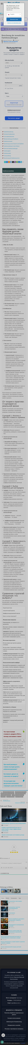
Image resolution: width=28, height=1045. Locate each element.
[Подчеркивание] (5, 868)
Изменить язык (14, 19)
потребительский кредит (17, 795)
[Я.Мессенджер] (5, 162)
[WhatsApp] (17, 162)
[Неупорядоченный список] (10, 868)
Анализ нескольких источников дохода (13, 835)
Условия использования (14, 1018)
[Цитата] (12, 868)
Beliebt (7, 898)
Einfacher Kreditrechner (20, 802)
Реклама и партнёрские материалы (14, 1028)
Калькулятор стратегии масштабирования (14, 823)
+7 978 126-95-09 (17, 1000)
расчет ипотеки (10, 796)
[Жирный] (1, 868)
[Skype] (21, 162)
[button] (14, 29)
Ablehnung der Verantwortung (14, 1021)
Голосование (12, 913)
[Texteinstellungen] (3, 1035)
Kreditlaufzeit (8, 82)
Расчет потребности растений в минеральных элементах (16, 919)
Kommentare (14, 898)
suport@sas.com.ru (15, 1003)
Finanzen (17, 40)
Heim (2, 13)
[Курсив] (3, 868)
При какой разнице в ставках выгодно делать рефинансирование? (12, 766)
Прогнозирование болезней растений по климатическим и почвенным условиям (11, 937)
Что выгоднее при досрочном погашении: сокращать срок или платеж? (13, 783)
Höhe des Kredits (9, 60)
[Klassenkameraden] (9, 162)
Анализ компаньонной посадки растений (11, 946)
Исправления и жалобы (14, 1025)
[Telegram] (11, 162)
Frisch (2, 898)
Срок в (7, 93)
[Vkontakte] (7, 162)
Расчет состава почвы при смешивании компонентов (15, 931)
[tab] (14, 734)
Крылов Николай (7, 40)
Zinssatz (7, 72)
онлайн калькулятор (5, 795)
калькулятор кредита (20, 793)
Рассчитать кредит (14, 118)
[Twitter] (13, 162)
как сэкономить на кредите (7, 793)
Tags (20, 898)
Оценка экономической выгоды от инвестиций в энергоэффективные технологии (11, 829)
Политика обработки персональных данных (14, 1013)
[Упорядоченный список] (8, 868)
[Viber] (15, 162)
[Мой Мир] (19, 162)
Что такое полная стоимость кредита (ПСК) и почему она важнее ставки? (13, 734)
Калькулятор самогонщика (15, 901)
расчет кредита (19, 796)
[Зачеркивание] (7, 868)
